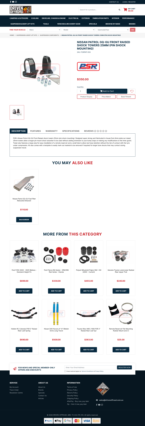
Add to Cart (108, 91)
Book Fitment (126, 97)
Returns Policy (72, 393)
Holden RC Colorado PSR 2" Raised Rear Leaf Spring (24, 330)
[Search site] (119, 9)
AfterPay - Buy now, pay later (78, 401)
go (132, 30)
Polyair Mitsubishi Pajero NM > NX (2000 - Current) (88, 271)
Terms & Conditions (87, 371)
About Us (41, 387)
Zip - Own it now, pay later (77, 404)
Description (18, 131)
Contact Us (42, 396)
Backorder (24, 220)
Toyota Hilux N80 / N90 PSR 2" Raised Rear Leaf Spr (88, 330)
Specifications (70, 131)
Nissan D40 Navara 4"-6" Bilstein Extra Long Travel (56, 330)
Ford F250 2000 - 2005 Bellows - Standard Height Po (24, 271)
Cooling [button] (35, 18)
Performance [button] (128, 18)
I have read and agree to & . (85, 371)
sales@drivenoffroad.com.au (111, 400)
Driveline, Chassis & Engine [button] (54, 18)
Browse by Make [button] (113, 24)
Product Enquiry (86, 97)
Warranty (52, 131)
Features (35, 131)
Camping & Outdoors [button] (19, 18)
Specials (93, 24)
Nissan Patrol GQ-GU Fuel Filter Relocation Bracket (24, 200)
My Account (14, 387)
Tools (46, 24)
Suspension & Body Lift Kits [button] (22, 24)
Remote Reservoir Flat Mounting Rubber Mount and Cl (121, 330)
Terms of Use (72, 387)
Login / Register (128, 2)
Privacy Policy (99, 371)
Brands (41, 390)
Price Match (106, 97)
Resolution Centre (16, 393)
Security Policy (72, 396)
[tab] (18, 130)
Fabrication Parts (101, 18)
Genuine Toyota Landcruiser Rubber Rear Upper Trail (121, 271)
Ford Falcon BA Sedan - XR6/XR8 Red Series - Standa (56, 271)
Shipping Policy (73, 398)
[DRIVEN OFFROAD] (20, 9)
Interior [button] (115, 18)
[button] (131, 91)
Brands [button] (132, 24)
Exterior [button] (86, 18)
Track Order (14, 390)
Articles (41, 398)
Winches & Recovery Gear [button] (68, 24)
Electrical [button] (74, 18)
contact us (114, 2)
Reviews (89, 131)
